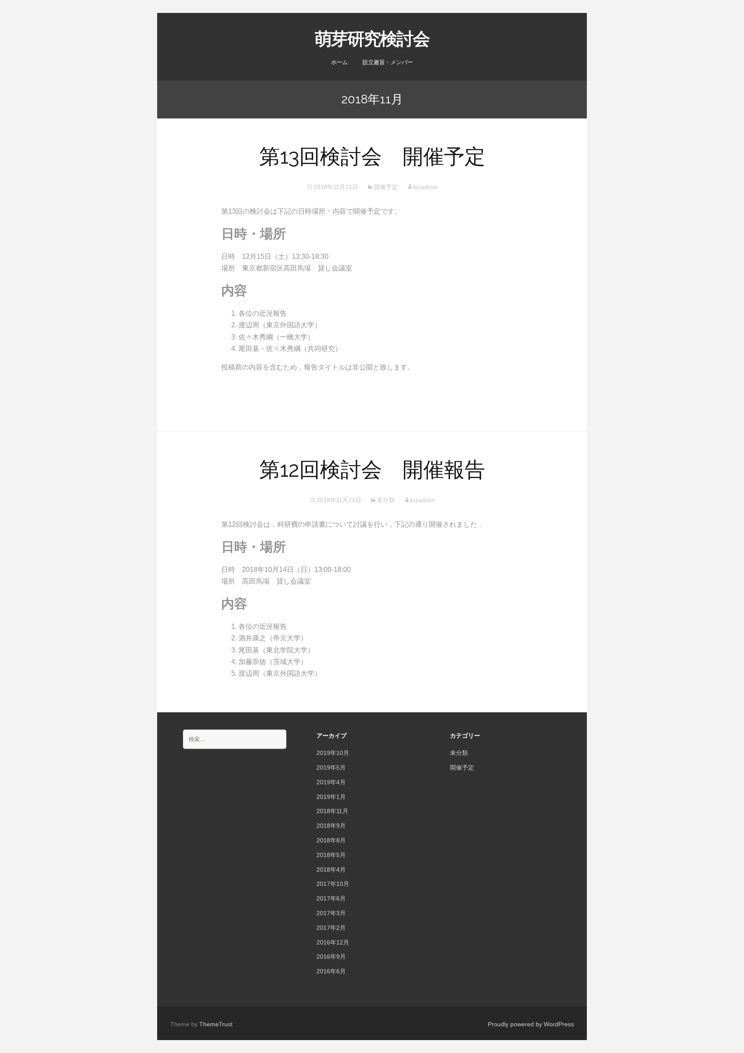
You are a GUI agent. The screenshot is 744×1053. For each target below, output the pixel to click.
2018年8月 (331, 840)
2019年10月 (332, 752)
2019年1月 (331, 796)
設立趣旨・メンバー (388, 62)
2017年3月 (331, 913)
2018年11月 (332, 811)
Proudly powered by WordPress (531, 1024)
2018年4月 (331, 869)
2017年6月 (331, 898)
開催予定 (386, 186)
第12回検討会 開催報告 (372, 469)
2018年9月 (331, 825)
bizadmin (425, 186)
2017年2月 (331, 927)
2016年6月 (331, 971)
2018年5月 (331, 854)
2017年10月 (332, 883)
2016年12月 (332, 942)
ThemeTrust (215, 1024)
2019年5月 (331, 767)
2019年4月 (331, 782)
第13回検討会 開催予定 (372, 156)
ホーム (339, 62)
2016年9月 (331, 956)
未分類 (386, 500)
